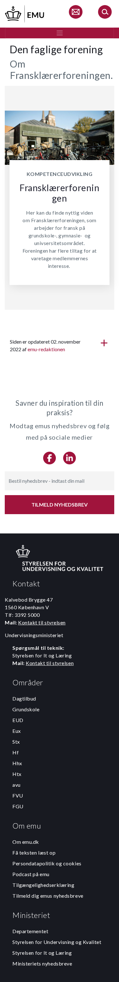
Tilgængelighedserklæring (43, 885)
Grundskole (26, 709)
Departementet (30, 931)
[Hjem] (25, 13)
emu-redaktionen (46, 349)
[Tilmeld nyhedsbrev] (75, 13)
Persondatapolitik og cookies (47, 863)
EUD (17, 720)
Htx (17, 774)
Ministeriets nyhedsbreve (42, 963)
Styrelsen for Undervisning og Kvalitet (56, 942)
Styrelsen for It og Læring (42, 953)
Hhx (17, 763)
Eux (16, 731)
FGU (17, 806)
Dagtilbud (24, 698)
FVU (17, 795)
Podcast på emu (31, 874)
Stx (16, 742)
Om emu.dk (25, 842)
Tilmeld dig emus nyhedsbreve (47, 896)
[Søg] (104, 13)
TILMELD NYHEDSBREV (59, 504)
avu (16, 785)
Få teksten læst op (34, 853)
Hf (15, 752)
